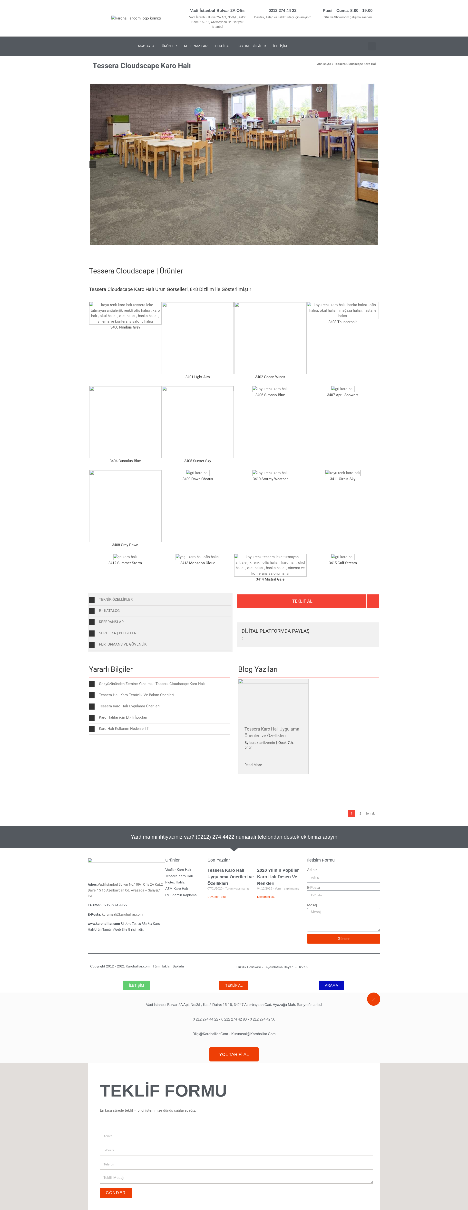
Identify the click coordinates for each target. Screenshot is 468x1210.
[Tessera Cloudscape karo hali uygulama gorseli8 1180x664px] (234, 164)
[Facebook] (323, 631)
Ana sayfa (324, 64)
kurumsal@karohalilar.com (122, 914)
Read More (253, 765)
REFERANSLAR (195, 46)
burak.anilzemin (262, 743)
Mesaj (312, 905)
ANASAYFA (146, 46)
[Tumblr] (362, 631)
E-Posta (313, 887)
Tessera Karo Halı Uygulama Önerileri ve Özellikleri (230, 877)
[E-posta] (370, 638)
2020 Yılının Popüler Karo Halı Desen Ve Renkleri (278, 877)
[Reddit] (339, 631)
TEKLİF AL (222, 46)
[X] (331, 631)
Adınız (312, 870)
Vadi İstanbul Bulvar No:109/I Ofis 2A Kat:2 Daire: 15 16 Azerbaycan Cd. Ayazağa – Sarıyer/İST (125, 890)
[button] (372, 46)
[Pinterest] (113, 46)
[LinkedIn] (347, 631)
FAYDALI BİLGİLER (252, 46)
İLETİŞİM (280, 46)
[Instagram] (103, 46)
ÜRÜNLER (169, 46)
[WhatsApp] (355, 631)
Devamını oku (216, 897)
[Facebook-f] (94, 46)
